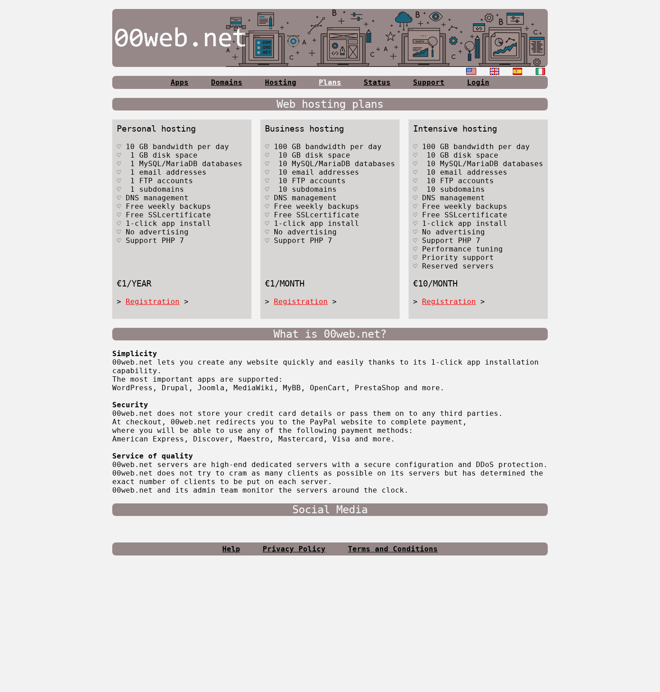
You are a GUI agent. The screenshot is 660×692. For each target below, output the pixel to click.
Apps (180, 82)
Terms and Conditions (393, 549)
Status (377, 82)
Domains (226, 82)
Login (478, 82)
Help (231, 549)
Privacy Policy (294, 549)
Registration (153, 301)
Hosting (280, 82)
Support (428, 82)
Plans (330, 82)
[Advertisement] (330, 627)
